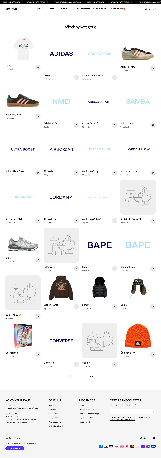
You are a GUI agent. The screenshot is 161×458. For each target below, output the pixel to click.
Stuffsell (15, 443)
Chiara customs (54, 422)
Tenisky (51, 405)
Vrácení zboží (84, 422)
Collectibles (53, 413)
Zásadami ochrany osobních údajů (122, 420)
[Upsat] (153, 411)
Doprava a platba (86, 418)
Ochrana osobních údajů (89, 413)
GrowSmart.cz (31, 443)
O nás (81, 405)
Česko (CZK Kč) (14, 438)
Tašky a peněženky (56, 418)
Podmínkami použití (141, 417)
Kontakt (82, 426)
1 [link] (70, 376)
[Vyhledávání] (146, 9)
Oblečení (52, 409)
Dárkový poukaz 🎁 (56, 426)
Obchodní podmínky (87, 409)
